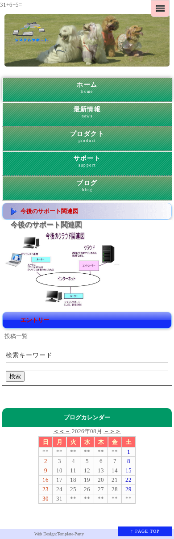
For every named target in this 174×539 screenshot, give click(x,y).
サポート (87, 161)
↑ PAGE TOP (145, 531)
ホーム (87, 87)
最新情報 (87, 112)
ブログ (87, 186)
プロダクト (87, 136)
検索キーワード (29, 355)
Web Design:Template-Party (59, 533)
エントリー (35, 320)
